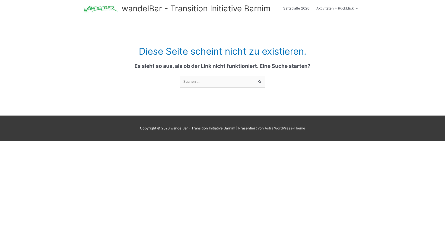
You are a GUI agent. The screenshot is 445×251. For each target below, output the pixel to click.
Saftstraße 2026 (296, 8)
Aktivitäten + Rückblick (335, 8)
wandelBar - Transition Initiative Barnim (196, 8)
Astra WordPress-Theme (285, 128)
